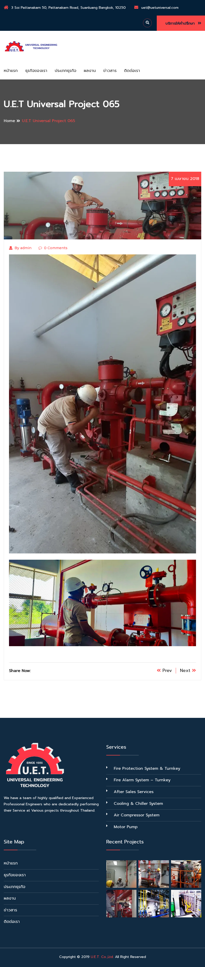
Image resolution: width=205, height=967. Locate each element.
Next (186, 670)
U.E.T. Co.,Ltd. (102, 956)
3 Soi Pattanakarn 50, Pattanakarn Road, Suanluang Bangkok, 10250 (68, 7)
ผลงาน (90, 71)
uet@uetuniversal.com (159, 7)
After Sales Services (134, 792)
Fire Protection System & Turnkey (147, 768)
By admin (23, 248)
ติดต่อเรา (132, 71)
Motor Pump (126, 827)
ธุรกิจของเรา (36, 71)
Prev (166, 670)
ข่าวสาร (109, 71)
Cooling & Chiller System (138, 804)
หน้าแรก (11, 71)
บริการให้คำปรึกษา (181, 23)
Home (9, 121)
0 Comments (56, 248)
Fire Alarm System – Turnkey (142, 780)
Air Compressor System (137, 815)
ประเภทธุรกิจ (65, 71)
